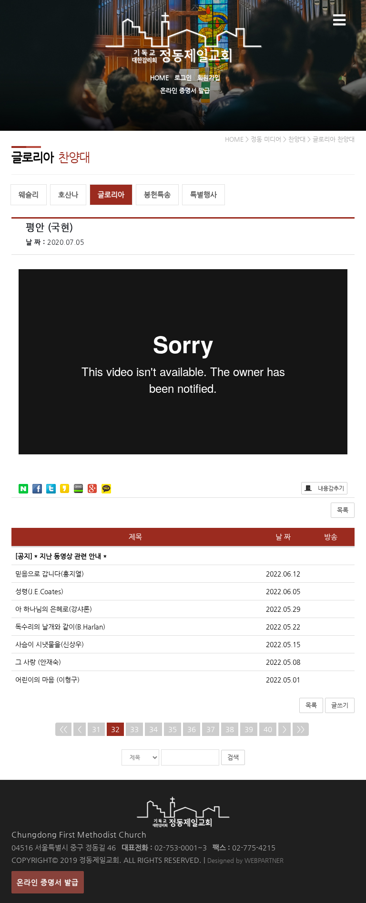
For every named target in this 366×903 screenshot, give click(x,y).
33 (134, 729)
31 (96, 729)
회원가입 (208, 77)
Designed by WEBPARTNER (245, 860)
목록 (342, 510)
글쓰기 (339, 705)
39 (248, 729)
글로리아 (111, 194)
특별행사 (203, 194)
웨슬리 (29, 194)
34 (153, 729)
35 (172, 729)
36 (191, 729)
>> (301, 729)
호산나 (68, 194)
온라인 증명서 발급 (185, 90)
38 (229, 729)
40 (268, 729)
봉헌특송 (157, 194)
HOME (159, 77)
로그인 (183, 77)
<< (63, 729)
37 (210, 729)
